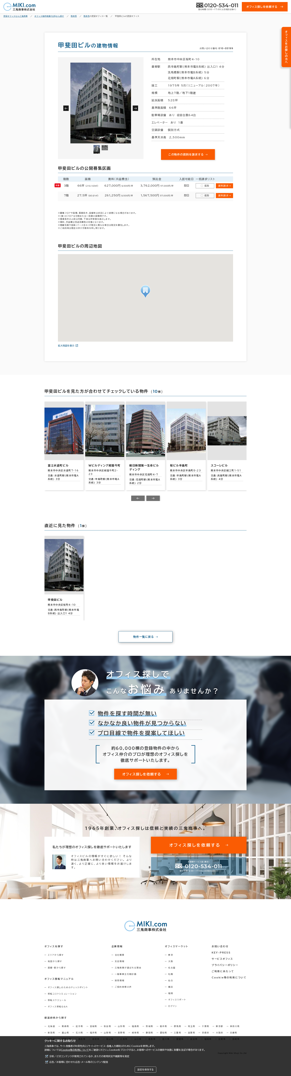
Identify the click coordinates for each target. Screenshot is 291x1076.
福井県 (93, 1033)
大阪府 (219, 1033)
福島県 (135, 1026)
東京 (170, 955)
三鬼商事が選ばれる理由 (128, 968)
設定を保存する (145, 1069)
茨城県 (149, 1026)
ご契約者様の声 (123, 987)
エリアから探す (56, 955)
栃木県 (163, 1026)
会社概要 (120, 955)
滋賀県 (191, 1033)
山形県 (121, 1026)
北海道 (51, 1026)
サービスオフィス (222, 959)
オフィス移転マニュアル (59, 979)
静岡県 (149, 1033)
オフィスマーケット (176, 946)
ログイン (172, 1006)
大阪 (170, 961)
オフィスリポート (177, 1000)
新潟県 (51, 1033)
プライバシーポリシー (225, 965)
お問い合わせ (220, 946)
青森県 (65, 1026)
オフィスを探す (53, 946)
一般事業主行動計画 (126, 974)
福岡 (170, 993)
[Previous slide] (138, 498)
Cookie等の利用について (75, 1050)
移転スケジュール (57, 1000)
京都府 (205, 1033)
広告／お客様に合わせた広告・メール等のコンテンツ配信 (78, 1062)
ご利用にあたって (223, 971)
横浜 (170, 987)
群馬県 (177, 1026)
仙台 (170, 980)
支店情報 (120, 961)
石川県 (79, 1033)
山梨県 (107, 1033)
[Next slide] (153, 498)
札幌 (170, 974)
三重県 (177, 1033)
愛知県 (163, 1033)
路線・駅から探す (57, 968)
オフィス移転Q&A (58, 1006)
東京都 (219, 1026)
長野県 (121, 1033)
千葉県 (205, 1026)
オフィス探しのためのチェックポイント (68, 987)
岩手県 (79, 1026)
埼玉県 (191, 1026)
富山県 (65, 1033)
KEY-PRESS (221, 952)
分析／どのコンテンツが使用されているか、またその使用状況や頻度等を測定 (89, 1056)
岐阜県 (135, 1033)
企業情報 (117, 946)
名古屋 (171, 968)
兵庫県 (233, 1033)
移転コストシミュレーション (62, 994)
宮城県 (93, 1026)
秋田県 (107, 1026)
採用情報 (120, 980)
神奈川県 (235, 1026)
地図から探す (55, 961)
